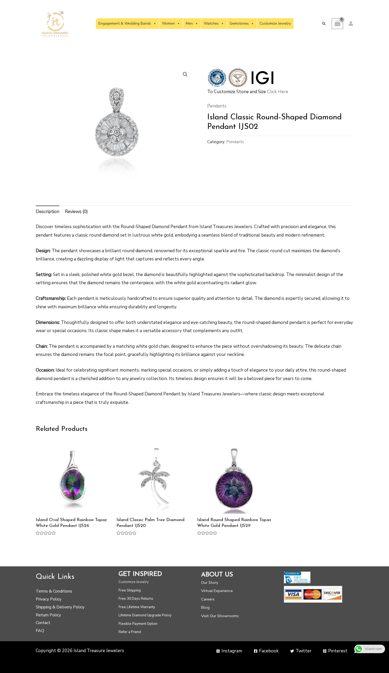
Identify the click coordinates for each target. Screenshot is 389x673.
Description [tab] (47, 212)
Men (189, 23)
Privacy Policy (48, 599)
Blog (205, 607)
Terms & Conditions (54, 591)
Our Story (209, 582)
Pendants (217, 106)
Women (168, 23)
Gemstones (239, 23)
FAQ (40, 631)
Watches (211, 23)
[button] (324, 23)
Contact (43, 623)
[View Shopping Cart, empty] (337, 23)
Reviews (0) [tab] (76, 212)
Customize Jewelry (275, 23)
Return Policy (48, 615)
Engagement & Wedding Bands (124, 23)
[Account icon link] (351, 23)
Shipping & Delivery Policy (60, 607)
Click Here (277, 92)
